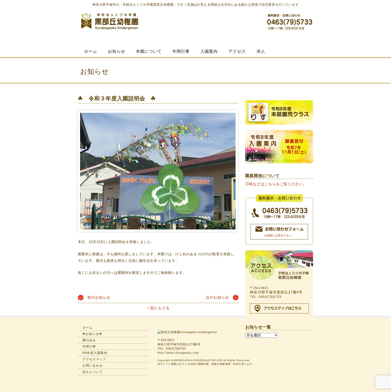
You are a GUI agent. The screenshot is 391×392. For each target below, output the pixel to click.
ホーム (90, 51)
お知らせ (116, 51)
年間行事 (181, 51)
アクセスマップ (94, 359)
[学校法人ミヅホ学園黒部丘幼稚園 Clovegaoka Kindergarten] (109, 20)
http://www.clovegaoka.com (178, 352)
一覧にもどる (158, 308)
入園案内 (209, 51)
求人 (261, 51)
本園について (149, 51)
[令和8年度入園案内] (279, 149)
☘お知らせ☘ (92, 334)
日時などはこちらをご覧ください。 (276, 184)
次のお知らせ (222, 297)
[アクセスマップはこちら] (279, 308)
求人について (92, 372)
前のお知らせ (94, 297)
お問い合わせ (92, 365)
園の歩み (89, 340)
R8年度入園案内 (94, 353)
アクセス (237, 51)
